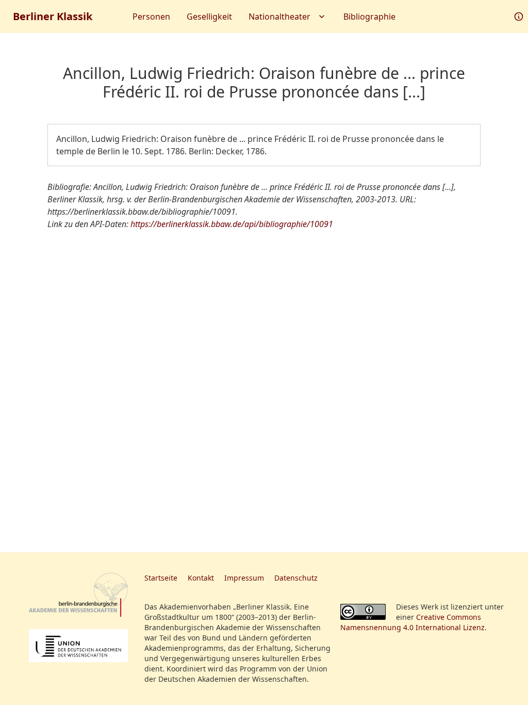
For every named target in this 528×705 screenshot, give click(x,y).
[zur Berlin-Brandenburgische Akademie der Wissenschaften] (78, 595)
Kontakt (201, 578)
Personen (151, 16)
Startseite (160, 578)
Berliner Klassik (52, 16)
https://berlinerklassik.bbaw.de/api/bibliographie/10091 (231, 224)
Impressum (244, 578)
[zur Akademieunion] (78, 645)
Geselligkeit (209, 16)
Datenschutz (296, 578)
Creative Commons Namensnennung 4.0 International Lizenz (412, 622)
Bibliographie (369, 16)
